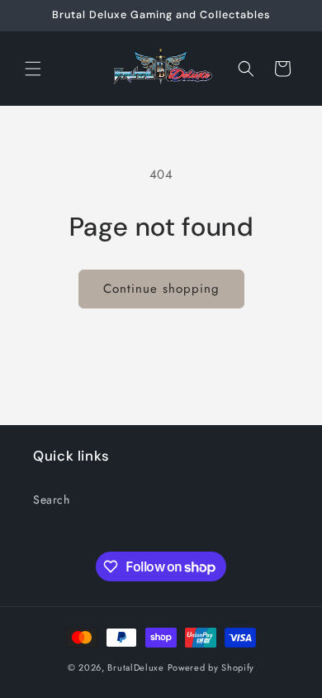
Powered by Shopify (211, 667)
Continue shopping (161, 289)
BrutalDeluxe (135, 667)
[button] (33, 68)
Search (51, 499)
